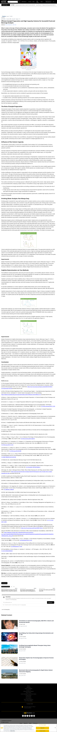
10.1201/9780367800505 (7, 551)
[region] (28, 728)
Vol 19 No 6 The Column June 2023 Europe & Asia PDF (33, 590)
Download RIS (4, 583)
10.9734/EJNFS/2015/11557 (26, 540)
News (33, 1)
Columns (30, 1)
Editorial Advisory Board (28, 691)
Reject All (42, 727)
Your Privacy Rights (28, 700)
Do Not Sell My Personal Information (28, 694)
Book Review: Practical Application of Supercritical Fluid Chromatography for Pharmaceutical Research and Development (13, 590)
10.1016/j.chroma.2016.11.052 (48, 406)
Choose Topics (5, 4)
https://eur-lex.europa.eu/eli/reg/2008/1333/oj (32, 528)
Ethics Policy (28, 692)
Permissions (28, 696)
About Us (25, 723)
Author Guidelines (28, 688)
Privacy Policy (28, 695)
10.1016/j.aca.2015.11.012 (7, 444)
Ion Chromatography (6, 609)
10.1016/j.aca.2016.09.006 (15, 451)
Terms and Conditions (28, 699)
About (28, 686)
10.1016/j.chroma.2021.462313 (28, 438)
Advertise (29, 687)
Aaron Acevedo (23, 636)
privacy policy (24, 604)
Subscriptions (28, 698)
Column (3, 17)
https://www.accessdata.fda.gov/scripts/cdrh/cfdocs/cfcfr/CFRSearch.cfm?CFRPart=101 (21, 394)
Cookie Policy (12, 730)
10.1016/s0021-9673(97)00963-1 (33, 467)
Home (21, 723)
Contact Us (28, 690)
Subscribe (50, 602)
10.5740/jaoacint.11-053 (16, 546)
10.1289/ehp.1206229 (9, 489)
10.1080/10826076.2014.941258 (8, 457)
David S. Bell (22, 624)
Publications (24, 1)
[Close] (55, 728)
